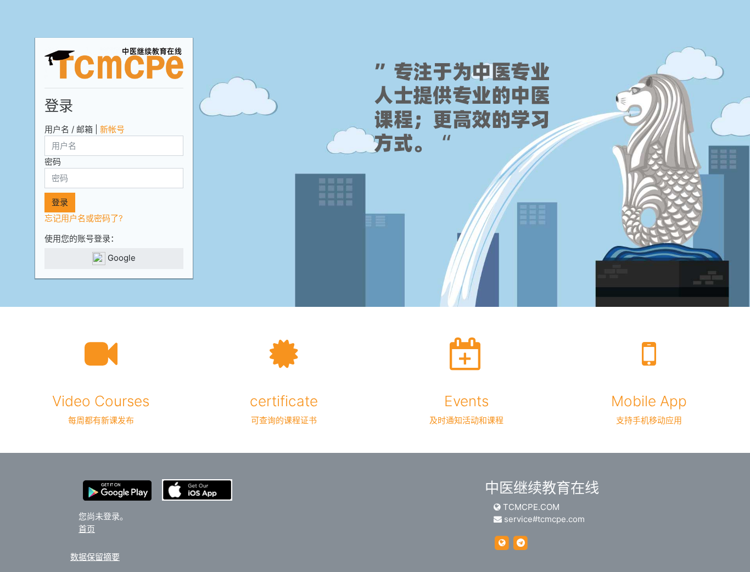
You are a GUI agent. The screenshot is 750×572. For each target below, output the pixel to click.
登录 (60, 202)
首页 (87, 529)
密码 (52, 161)
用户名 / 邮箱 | (84, 129)
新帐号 (112, 129)
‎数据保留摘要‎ (95, 557)
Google (120, 258)
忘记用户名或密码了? (83, 218)
